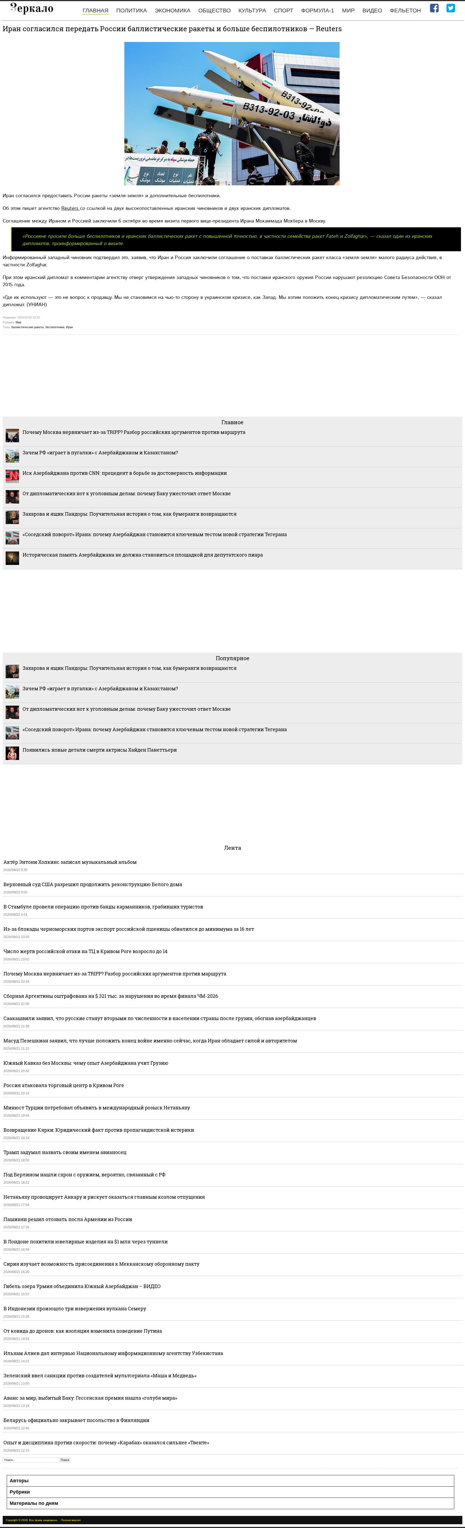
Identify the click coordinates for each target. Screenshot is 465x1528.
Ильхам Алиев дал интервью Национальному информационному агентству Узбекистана (113, 1353)
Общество (214, 10)
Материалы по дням (34, 1503)
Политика (131, 10)
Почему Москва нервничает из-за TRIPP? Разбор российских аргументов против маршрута (134, 432)
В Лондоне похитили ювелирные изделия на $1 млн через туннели (85, 1241)
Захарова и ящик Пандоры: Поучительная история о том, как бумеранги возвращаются (130, 514)
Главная (95, 10)
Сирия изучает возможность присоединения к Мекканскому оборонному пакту (101, 1264)
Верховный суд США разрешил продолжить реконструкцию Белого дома (92, 884)
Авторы (19, 1480)
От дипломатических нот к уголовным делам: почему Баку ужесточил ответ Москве (127, 493)
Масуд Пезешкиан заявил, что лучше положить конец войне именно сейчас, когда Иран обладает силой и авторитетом (150, 1040)
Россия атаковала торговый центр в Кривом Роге (63, 1085)
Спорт (283, 10)
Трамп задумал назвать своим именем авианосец (64, 1152)
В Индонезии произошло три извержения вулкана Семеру (74, 1308)
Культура (252, 10)
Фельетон (405, 10)
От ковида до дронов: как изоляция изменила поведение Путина (82, 1331)
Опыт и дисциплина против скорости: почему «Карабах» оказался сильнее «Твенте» (106, 1442)
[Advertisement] (164, 375)
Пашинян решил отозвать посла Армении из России (67, 1219)
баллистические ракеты (27, 327)
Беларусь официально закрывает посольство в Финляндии (76, 1420)
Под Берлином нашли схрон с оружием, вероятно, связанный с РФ (84, 1174)
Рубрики (20, 1492)
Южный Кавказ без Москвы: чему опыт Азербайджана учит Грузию (85, 1063)
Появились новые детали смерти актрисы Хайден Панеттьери (100, 750)
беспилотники (54, 327)
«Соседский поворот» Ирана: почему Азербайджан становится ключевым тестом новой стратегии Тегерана (155, 534)
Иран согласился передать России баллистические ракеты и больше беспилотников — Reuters (172, 28)
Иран (69, 327)
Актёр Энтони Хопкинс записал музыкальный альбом (70, 862)
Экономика (173, 10)
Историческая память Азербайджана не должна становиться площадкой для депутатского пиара (143, 554)
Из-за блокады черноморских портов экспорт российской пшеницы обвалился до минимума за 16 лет (128, 929)
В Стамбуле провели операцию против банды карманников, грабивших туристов (103, 906)
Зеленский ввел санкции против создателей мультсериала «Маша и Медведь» (99, 1375)
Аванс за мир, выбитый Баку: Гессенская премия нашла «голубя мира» (90, 1398)
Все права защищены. (43, 1520)
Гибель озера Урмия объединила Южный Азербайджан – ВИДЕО (82, 1286)
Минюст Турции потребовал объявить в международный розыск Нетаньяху (96, 1107)
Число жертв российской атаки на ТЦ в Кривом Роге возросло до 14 (85, 951)
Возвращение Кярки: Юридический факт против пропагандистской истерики (99, 1130)
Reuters (70, 208)
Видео (372, 10)
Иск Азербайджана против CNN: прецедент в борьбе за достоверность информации (125, 473)
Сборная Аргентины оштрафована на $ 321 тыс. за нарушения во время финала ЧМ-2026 (110, 996)
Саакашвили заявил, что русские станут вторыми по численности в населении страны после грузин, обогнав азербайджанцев (159, 1018)
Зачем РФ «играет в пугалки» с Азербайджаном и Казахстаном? (100, 452)
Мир (348, 10)
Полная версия (70, 1520)
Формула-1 (317, 10)
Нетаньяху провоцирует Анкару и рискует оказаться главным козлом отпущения (104, 1197)
